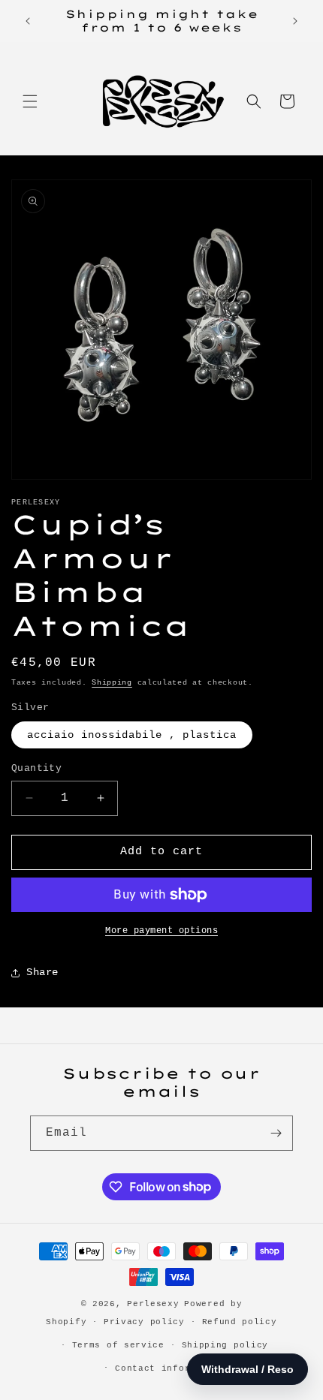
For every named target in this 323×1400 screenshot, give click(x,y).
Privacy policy (144, 1321)
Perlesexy (153, 1303)
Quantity (36, 768)
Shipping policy (225, 1345)
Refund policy (239, 1321)
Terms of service (118, 1345)
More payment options (161, 931)
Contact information (170, 1368)
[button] (30, 101)
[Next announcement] (295, 21)
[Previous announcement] (27, 21)
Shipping (112, 683)
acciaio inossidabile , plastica (132, 735)
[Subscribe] (275, 1133)
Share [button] (42, 972)
